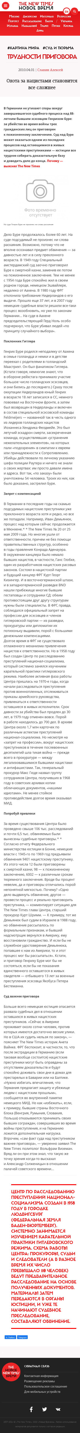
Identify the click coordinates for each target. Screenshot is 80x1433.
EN (66, 12)
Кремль (68, 26)
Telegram (22, 1337)
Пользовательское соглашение (45, 1386)
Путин (56, 26)
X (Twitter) (10, 1337)
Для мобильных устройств (42, 1391)
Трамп (44, 26)
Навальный (29, 26)
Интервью (47, 16)
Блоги (49, 21)
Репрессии (64, 16)
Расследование (32, 21)
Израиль (12, 26)
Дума (40, 30)
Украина (66, 21)
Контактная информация (41, 1376)
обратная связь (36, 1366)
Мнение (14, 16)
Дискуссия (30, 16)
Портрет (13, 21)
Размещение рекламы (39, 1381)
